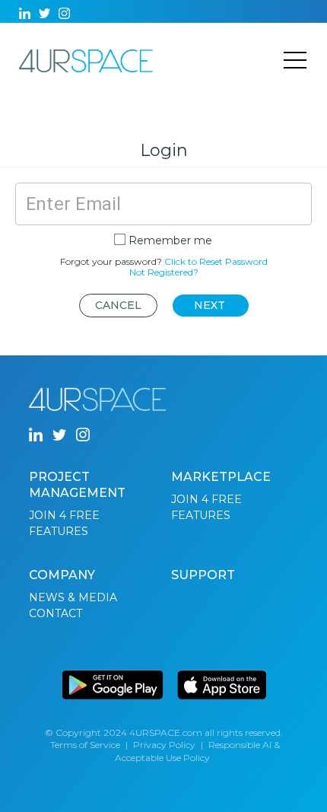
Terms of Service (85, 744)
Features (58, 531)
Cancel (118, 305)
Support (203, 575)
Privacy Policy (164, 744)
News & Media (73, 597)
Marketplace (221, 477)
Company (62, 575)
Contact (55, 613)
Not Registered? (163, 272)
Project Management (77, 485)
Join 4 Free (64, 515)
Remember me (170, 240)
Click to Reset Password (216, 261)
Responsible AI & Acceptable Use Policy (198, 751)
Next (209, 305)
